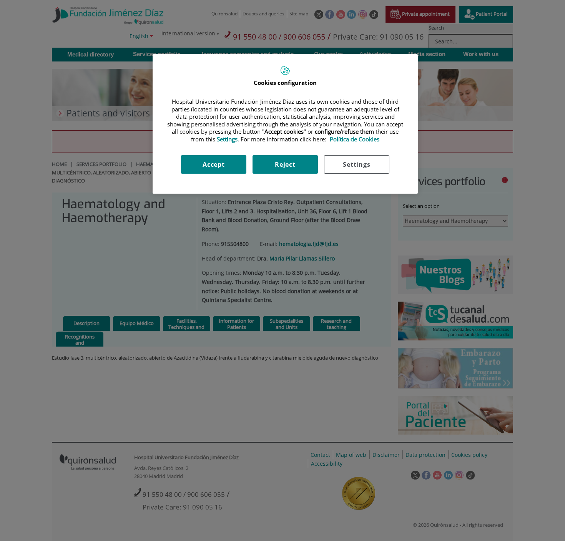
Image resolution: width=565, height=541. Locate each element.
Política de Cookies (354, 139)
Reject (285, 164)
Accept (214, 164)
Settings (356, 164)
